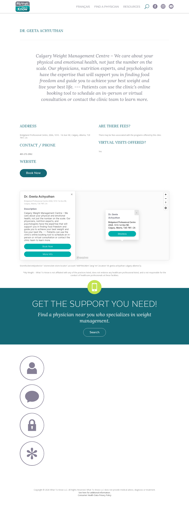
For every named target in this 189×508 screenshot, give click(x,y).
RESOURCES (131, 6)
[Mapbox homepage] (82, 257)
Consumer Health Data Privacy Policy (94, 495)
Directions (122, 233)
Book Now (33, 172)
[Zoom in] (166, 194)
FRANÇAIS (83, 6)
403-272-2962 (26, 154)
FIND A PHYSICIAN (106, 6)
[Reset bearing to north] (166, 203)
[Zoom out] (166, 198)
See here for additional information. (94, 492)
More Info (48, 254)
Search (94, 332)
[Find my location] (166, 208)
